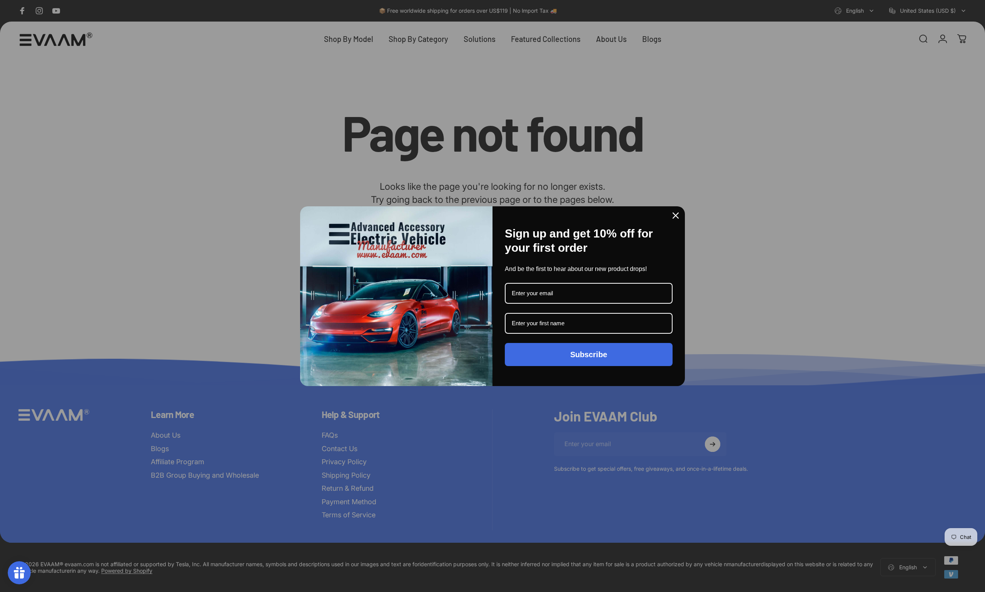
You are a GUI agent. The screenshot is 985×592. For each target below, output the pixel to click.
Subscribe (588, 354)
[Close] (675, 215)
